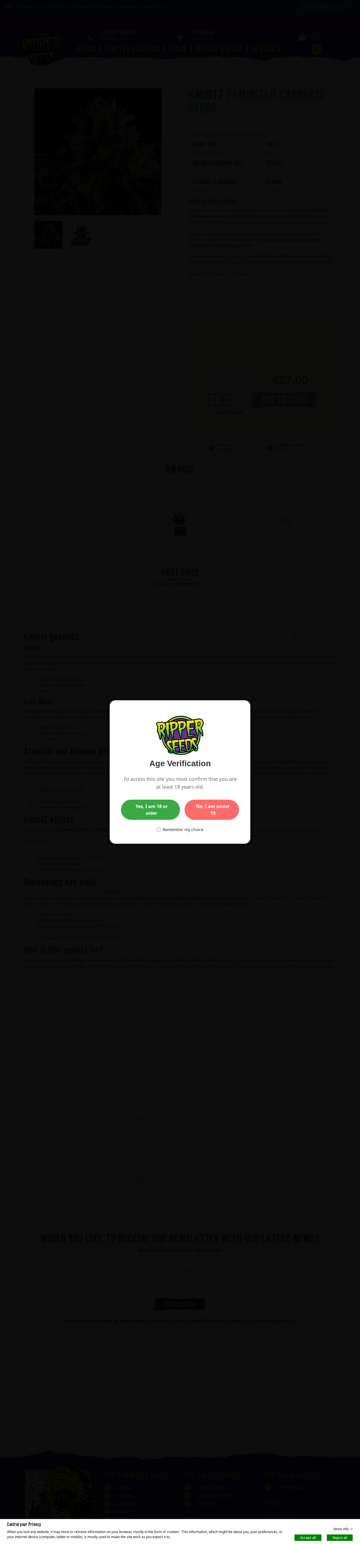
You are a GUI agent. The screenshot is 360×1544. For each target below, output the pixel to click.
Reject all (339, 1537)
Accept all (308, 1537)
